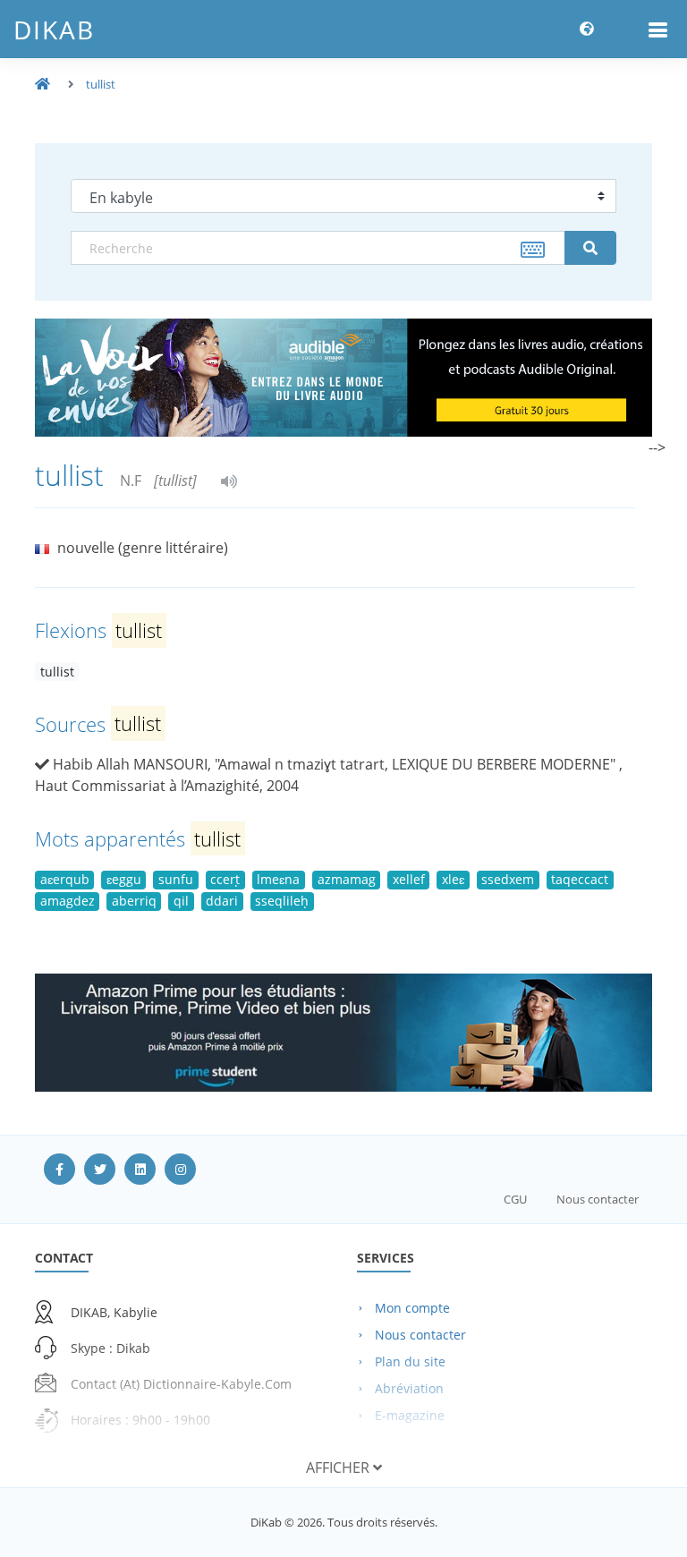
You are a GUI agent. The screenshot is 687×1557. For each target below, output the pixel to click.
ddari (222, 900)
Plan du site (410, 1361)
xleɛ (453, 879)
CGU (515, 1199)
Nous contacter (597, 1199)
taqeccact (579, 879)
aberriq (134, 900)
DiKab (54, 30)
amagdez (67, 900)
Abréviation (409, 1388)
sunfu (175, 879)
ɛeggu (123, 879)
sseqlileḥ (282, 900)
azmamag (347, 879)
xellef (409, 879)
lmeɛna (278, 879)
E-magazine (410, 1415)
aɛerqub (64, 879)
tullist (100, 84)
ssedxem (507, 879)
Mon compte (412, 1307)
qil (181, 900)
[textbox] (318, 248)
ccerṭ (225, 879)
